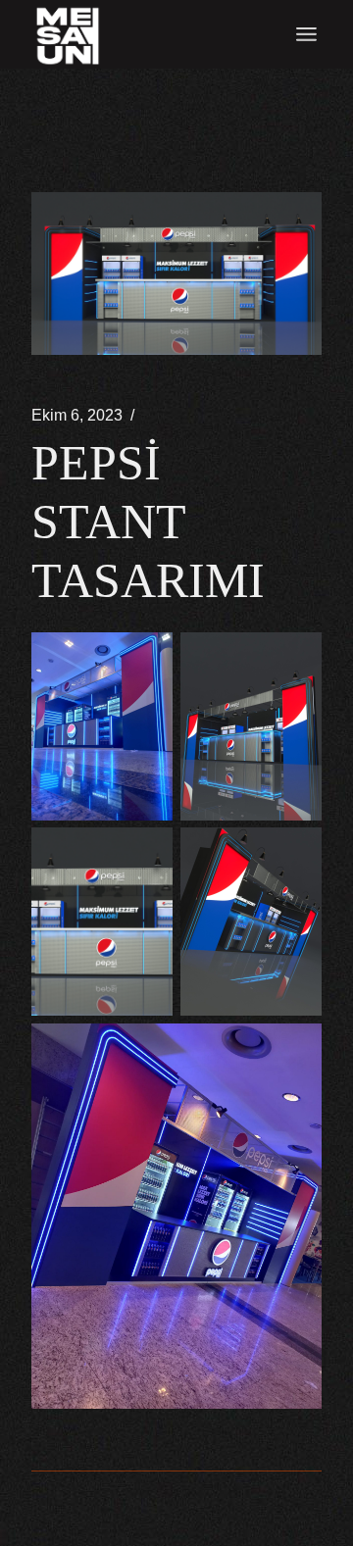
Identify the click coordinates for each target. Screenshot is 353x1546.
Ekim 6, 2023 (77, 415)
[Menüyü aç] (306, 34)
